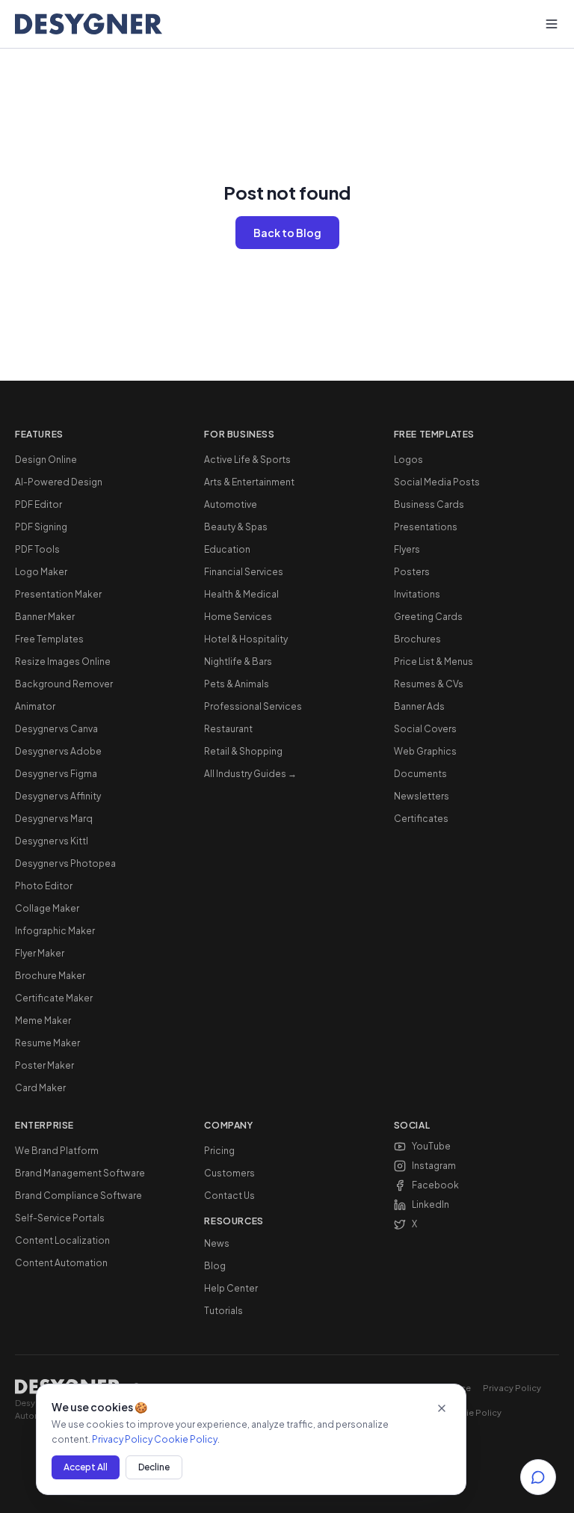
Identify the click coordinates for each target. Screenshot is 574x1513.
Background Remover (64, 684)
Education (227, 549)
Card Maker (40, 1087)
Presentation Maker (58, 594)
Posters (412, 571)
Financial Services (243, 571)
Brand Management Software (80, 1173)
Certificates (421, 818)
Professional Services (253, 706)
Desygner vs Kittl (51, 841)
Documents (420, 773)
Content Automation (61, 1262)
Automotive (230, 504)
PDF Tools (37, 549)
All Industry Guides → (250, 773)
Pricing (219, 1150)
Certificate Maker (54, 998)
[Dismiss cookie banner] (442, 1408)
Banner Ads (419, 706)
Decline (154, 1467)
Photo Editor (43, 885)
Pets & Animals (236, 684)
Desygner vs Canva (56, 728)
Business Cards (429, 504)
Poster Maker (44, 1065)
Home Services (238, 616)
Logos (408, 459)
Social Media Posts (437, 482)
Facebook (435, 1185)
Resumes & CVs (428, 684)
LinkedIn (430, 1204)
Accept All (86, 1467)
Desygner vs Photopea (65, 863)
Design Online (46, 459)
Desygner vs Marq (54, 818)
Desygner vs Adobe (58, 751)
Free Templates (49, 639)
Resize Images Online (63, 661)
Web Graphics (425, 751)
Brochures (417, 639)
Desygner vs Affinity (58, 796)
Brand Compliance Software (78, 1195)
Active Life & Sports (247, 459)
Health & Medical (241, 594)
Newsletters (421, 796)
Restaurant (228, 728)
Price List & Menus (433, 661)
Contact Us (229, 1195)
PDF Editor (38, 504)
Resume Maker (47, 1043)
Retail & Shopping (243, 751)
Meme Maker (43, 1020)
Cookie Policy (472, 1412)
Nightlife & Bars (238, 661)
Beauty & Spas (236, 527)
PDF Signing (41, 527)
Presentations (425, 527)
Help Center (231, 1288)
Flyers (407, 549)
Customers (229, 1173)
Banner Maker (45, 616)
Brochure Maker (50, 975)
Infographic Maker (55, 930)
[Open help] (538, 1477)
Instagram (434, 1165)
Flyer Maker (39, 953)
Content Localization (62, 1240)
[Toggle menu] (551, 23)
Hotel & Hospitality (246, 639)
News (216, 1243)
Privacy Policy (512, 1388)
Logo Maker (41, 571)
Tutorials (223, 1310)
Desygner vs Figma (56, 773)
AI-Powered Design (58, 482)
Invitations (417, 594)
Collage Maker (47, 908)
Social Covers (425, 728)
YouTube (431, 1146)
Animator (35, 706)
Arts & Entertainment (249, 482)
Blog (215, 1265)
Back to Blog (287, 232)
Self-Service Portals (60, 1218)
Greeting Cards (428, 616)
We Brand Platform (57, 1150)
